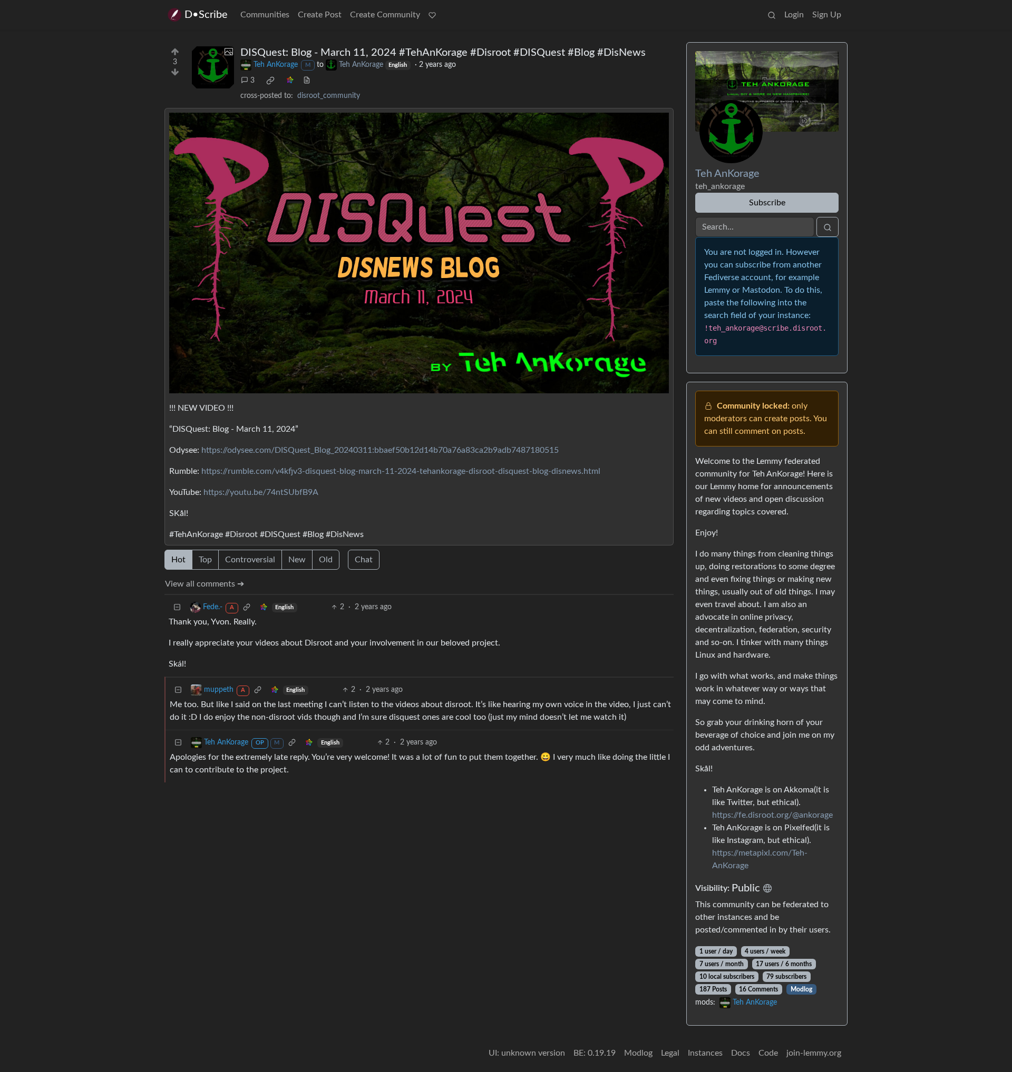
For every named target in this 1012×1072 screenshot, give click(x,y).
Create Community (385, 15)
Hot (178, 559)
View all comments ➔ (204, 584)
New (297, 559)
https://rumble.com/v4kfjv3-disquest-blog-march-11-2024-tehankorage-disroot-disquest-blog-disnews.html (400, 471)
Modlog (801, 989)
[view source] (306, 81)
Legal (670, 1053)
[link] (270, 81)
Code (768, 1053)
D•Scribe (206, 14)
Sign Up (826, 15)
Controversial (250, 559)
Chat (364, 559)
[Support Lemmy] (432, 14)
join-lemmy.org (813, 1053)
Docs (740, 1053)
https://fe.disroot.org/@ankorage (772, 815)
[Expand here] (213, 67)
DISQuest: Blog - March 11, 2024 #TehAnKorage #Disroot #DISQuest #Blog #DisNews (443, 52)
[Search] (771, 14)
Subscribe (767, 202)
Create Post (320, 15)
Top (205, 559)
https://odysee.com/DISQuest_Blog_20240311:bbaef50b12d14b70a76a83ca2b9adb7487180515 (380, 450)
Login (794, 15)
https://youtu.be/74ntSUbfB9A (260, 492)
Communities (264, 15)
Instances (705, 1053)
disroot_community (328, 96)
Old (326, 559)
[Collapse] (177, 607)
